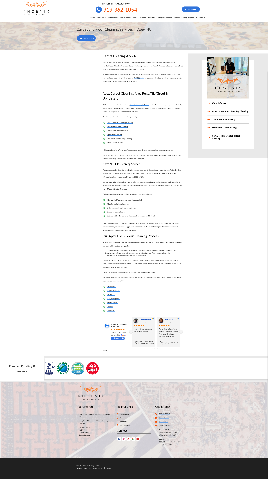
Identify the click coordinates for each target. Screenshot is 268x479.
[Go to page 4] (159, 348)
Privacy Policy (98, 468)
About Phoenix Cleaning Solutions (133, 18)
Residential (101, 18)
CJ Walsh (143, 319)
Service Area (125, 425)
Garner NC (111, 311)
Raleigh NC (111, 295)
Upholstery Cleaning (114, 135)
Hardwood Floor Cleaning (224, 127)
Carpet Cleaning (220, 103)
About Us (123, 421)
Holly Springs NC (113, 299)
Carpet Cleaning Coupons (184, 18)
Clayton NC (111, 287)
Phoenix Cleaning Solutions (139, 105)
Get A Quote (164, 418)
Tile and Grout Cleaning (223, 119)
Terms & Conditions (83, 468)
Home (92, 18)
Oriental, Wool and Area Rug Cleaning (230, 111)
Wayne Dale (169, 319)
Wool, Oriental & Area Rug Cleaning (120, 123)
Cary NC (110, 307)
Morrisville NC (112, 303)
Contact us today (109, 272)
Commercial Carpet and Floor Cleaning (226, 137)
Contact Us (200, 18)
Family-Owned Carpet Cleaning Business (120, 74)
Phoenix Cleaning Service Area (160, 18)
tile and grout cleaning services (129, 170)
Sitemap (109, 468)
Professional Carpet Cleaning (117, 127)
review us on (116, 338)
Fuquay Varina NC (113, 291)
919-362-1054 (139, 78)
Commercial (113, 18)
